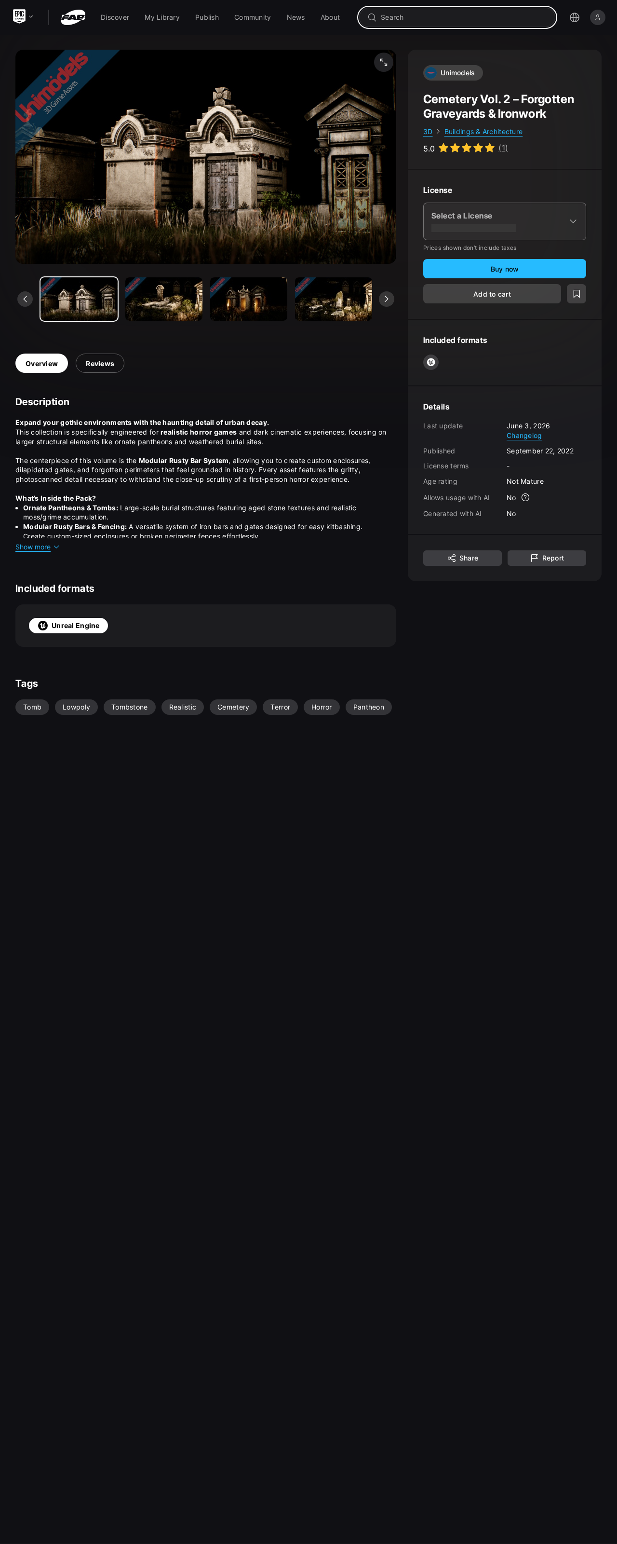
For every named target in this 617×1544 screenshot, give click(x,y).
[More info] (526, 498)
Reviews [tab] (100, 363)
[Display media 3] (333, 299)
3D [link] (428, 131)
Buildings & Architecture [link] (483, 131)
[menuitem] (115, 17)
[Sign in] (597, 17)
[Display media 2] (248, 299)
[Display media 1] (163, 299)
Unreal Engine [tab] (76, 625)
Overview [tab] (42, 363)
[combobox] (464, 17)
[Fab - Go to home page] (73, 17)
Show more (33, 547)
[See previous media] (25, 299)
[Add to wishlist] (576, 294)
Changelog (524, 435)
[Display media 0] (79, 299)
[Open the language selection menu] (574, 17)
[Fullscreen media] (383, 62)
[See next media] (386, 299)
